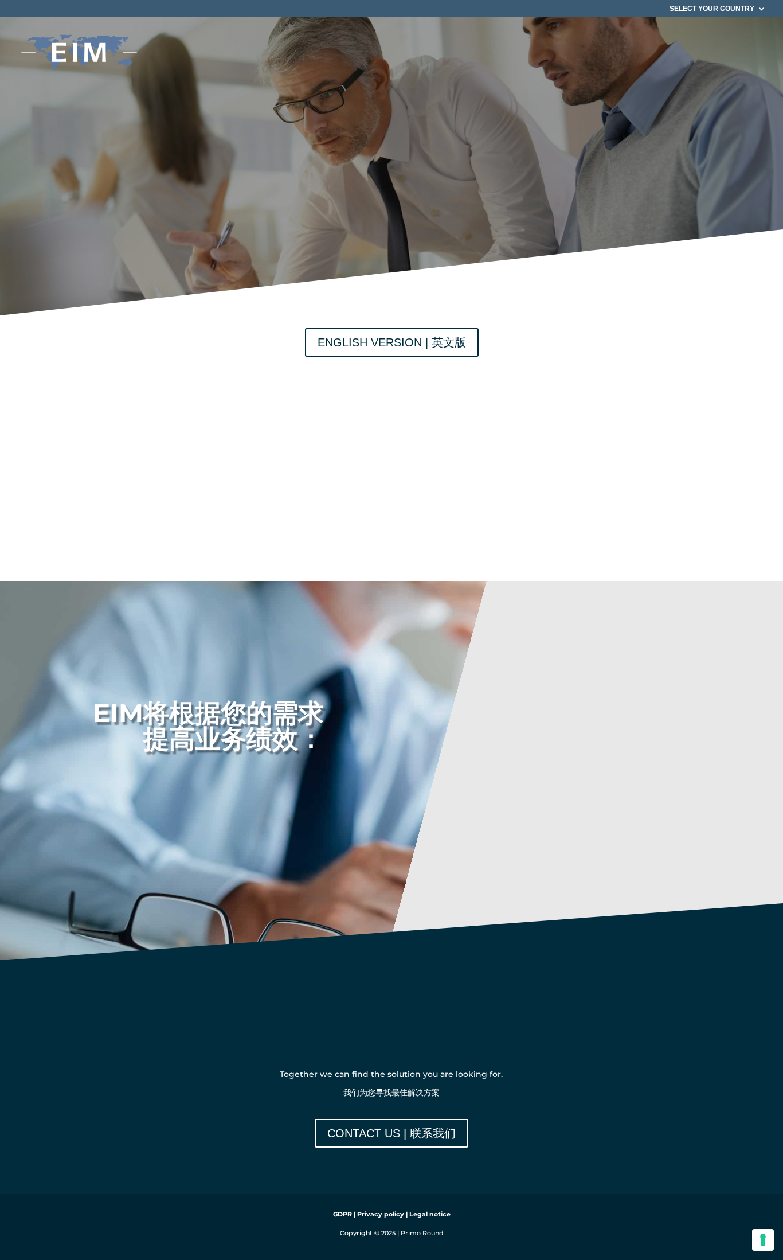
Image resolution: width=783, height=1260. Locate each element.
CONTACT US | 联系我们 (391, 1133)
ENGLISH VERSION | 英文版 (392, 342)
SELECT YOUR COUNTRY (712, 9)
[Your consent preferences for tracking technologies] (763, 1240)
